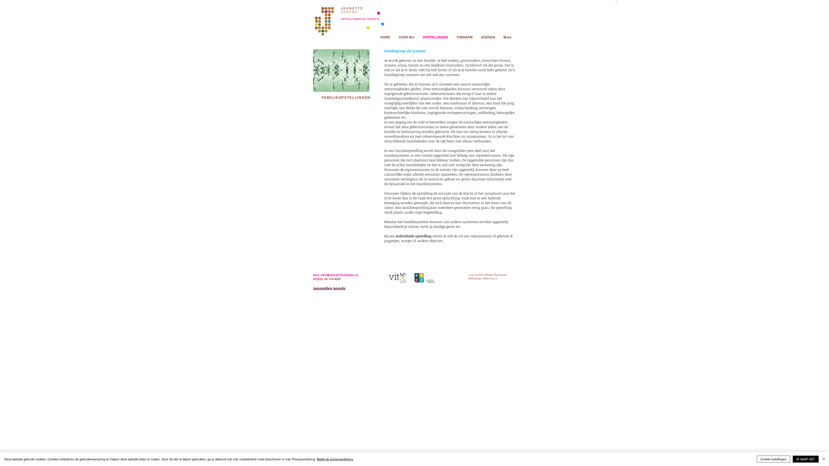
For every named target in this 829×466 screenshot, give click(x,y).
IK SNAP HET (805, 459)
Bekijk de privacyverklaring (335, 459)
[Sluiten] (823, 459)
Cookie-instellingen (773, 459)
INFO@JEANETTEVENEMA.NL (340, 275)
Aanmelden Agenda (329, 288)
